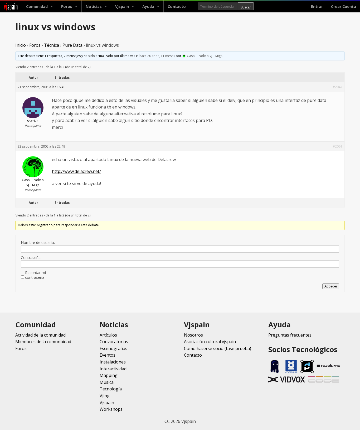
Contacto (177, 6)
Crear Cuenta (343, 6)
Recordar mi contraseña (35, 275)
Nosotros (193, 335)
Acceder (330, 286)
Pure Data (72, 45)
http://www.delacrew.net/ (76, 171)
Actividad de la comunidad (40, 335)
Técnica (51, 45)
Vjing (105, 396)
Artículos (108, 335)
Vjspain (107, 402)
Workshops (111, 409)
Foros (66, 6)
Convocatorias (114, 341)
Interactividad (113, 369)
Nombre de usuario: (38, 242)
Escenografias (113, 348)
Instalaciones (113, 362)
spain (11, 6)
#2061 (337, 146)
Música (107, 382)
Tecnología (111, 389)
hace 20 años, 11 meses (157, 56)
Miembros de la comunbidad (43, 341)
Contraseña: (31, 257)
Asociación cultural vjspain (210, 341)
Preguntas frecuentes (290, 335)
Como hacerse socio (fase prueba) (217, 348)
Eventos (107, 355)
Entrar (317, 6)
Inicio (20, 45)
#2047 (337, 87)
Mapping (109, 375)
